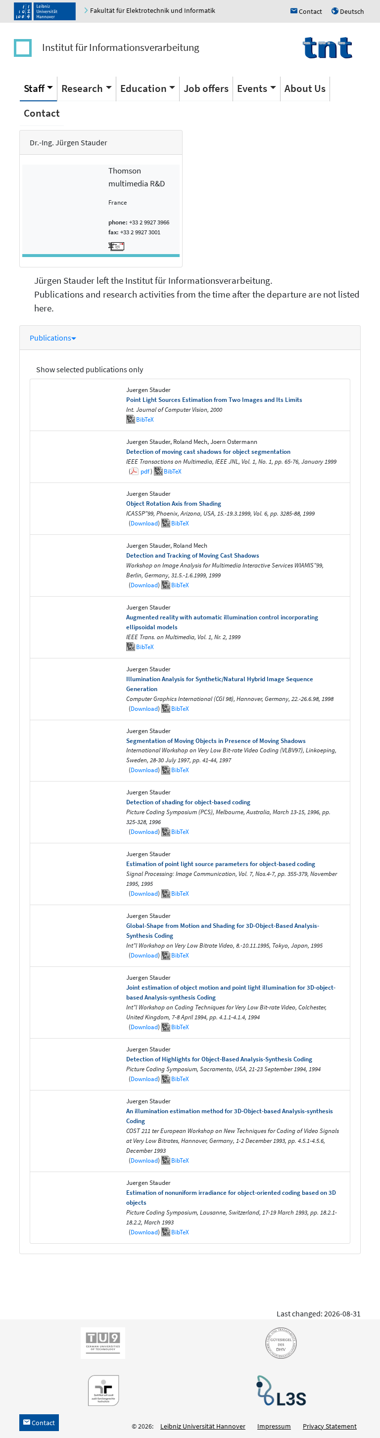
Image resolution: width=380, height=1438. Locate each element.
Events (252, 88)
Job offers (206, 88)
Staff (34, 88)
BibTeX (145, 419)
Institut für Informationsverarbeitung (120, 47)
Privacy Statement (330, 1426)
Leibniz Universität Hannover (202, 1426)
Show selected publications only (89, 369)
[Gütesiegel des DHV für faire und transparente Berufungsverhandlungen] (279, 1342)
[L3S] (279, 1389)
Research (82, 88)
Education (143, 88)
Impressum (274, 1426)
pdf (145, 471)
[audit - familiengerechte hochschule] (101, 1389)
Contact (42, 113)
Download (144, 523)
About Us (305, 88)
